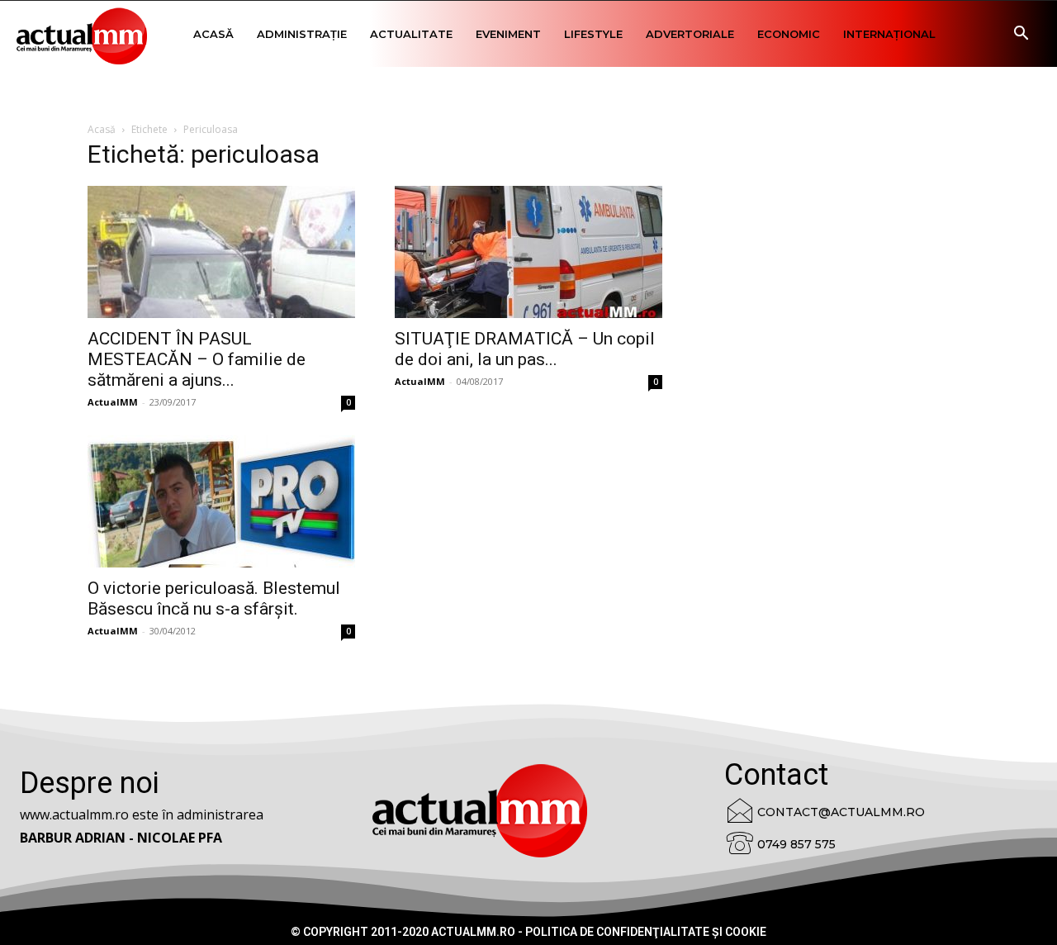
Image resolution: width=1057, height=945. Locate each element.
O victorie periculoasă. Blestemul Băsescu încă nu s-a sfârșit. (214, 598)
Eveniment (508, 33)
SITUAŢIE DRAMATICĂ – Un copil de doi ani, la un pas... (525, 349)
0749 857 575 (796, 844)
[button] (1020, 35)
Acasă (213, 33)
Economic (788, 33)
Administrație (302, 33)
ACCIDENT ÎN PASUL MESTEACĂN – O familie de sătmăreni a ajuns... (197, 359)
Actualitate (411, 33)
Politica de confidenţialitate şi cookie (645, 931)
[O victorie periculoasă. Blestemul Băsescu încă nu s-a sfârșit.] (221, 501)
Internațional (889, 33)
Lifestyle (593, 33)
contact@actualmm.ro (841, 812)
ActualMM (113, 402)
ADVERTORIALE (690, 33)
